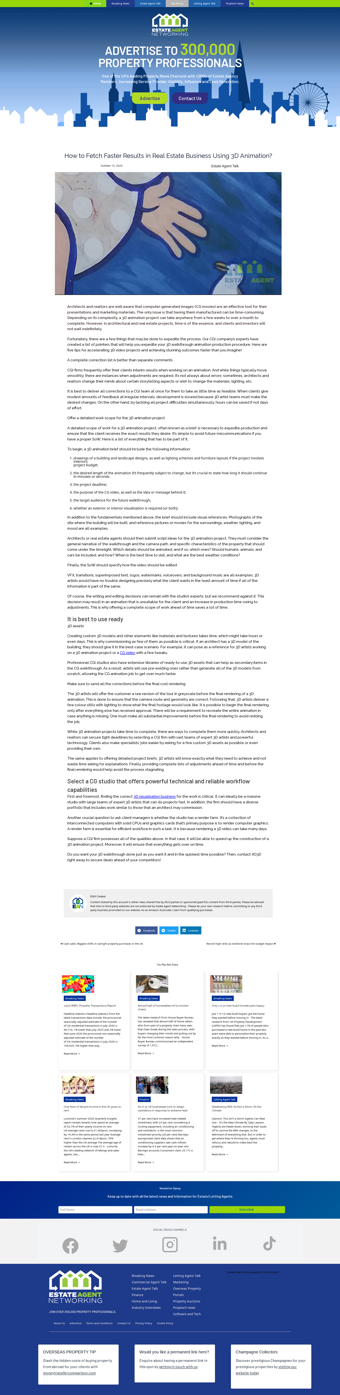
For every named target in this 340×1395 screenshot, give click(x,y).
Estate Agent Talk (150, 3)
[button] (247, 1209)
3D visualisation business (155, 796)
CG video (127, 652)
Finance (144, 1099)
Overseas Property (187, 1288)
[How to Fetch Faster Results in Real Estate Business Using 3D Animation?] (168, 233)
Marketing (177, 3)
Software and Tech (187, 1314)
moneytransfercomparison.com (69, 1372)
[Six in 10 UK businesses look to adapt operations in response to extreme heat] (152, 1085)
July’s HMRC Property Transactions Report (90, 1005)
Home (97, 3)
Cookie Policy (165, 1323)
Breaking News (120, 3)
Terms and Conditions (99, 1323)
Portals (178, 1295)
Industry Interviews (146, 1307)
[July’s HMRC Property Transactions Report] (78, 984)
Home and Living (144, 1301)
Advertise (150, 98)
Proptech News (235, 3)
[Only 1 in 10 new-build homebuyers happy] (226, 984)
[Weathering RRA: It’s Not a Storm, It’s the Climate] (226, 1085)
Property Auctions (186, 1301)
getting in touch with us (178, 1366)
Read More (72, 1053)
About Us (59, 1323)
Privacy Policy (143, 1323)
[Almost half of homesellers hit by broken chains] (152, 984)
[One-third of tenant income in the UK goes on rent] (78, 1085)
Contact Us (190, 98)
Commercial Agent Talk (149, 1282)
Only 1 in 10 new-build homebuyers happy (238, 1005)
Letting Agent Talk (204, 3)
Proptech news (184, 1307)
